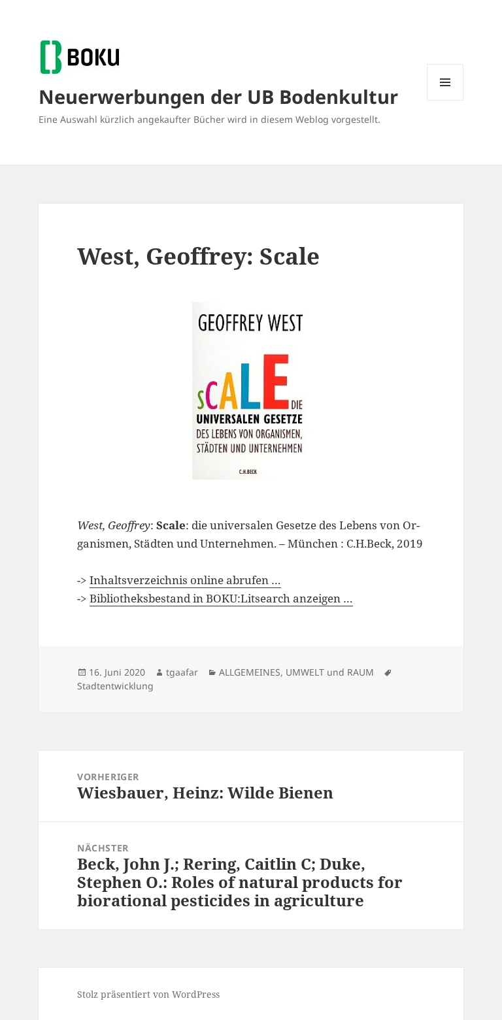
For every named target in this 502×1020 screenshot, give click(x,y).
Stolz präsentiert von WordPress (148, 994)
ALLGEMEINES (249, 672)
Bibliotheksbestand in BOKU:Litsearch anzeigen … (221, 598)
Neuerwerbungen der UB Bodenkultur (218, 96)
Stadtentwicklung (115, 686)
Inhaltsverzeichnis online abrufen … (185, 579)
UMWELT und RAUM (330, 672)
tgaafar (182, 672)
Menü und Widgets (445, 100)
